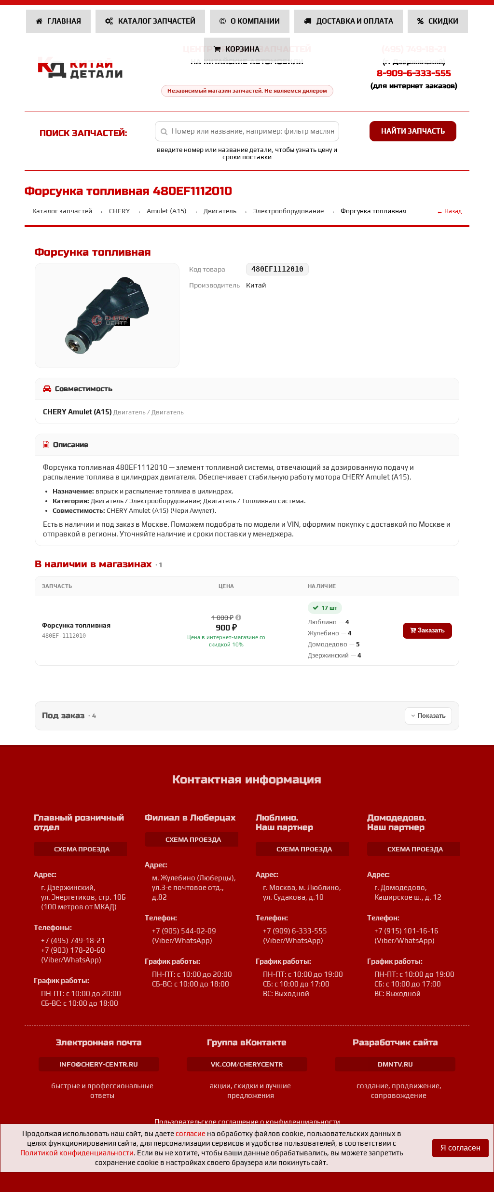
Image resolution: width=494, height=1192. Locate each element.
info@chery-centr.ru (98, 1064)
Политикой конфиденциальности (77, 1153)
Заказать (430, 630)
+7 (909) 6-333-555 (295, 931)
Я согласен (460, 1148)
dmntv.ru (395, 1064)
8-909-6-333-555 (414, 73)
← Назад (449, 211)
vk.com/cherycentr (247, 1064)
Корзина (242, 49)
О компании (254, 21)
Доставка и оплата (354, 21)
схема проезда (82, 849)
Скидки (442, 21)
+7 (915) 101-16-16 (406, 931)
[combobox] (247, 131)
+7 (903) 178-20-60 (73, 950)
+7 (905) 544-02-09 (184, 931)
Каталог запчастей (156, 21)
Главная (63, 21)
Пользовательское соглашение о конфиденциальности (247, 1122)
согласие (191, 1133)
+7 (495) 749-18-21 (73, 940)
